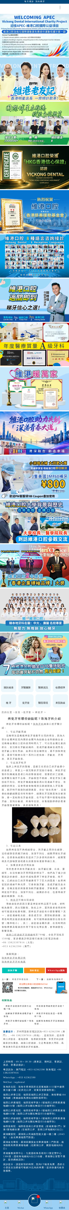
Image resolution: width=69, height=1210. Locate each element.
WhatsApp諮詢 (56, 970)
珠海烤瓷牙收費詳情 (14, 958)
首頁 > (19, 712)
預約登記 (34, 970)
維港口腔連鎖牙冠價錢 (19, 935)
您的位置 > (8, 712)
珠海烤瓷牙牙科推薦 (14, 962)
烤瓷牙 (39, 712)
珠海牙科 (38, 724)
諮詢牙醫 (12, 970)
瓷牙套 (27, 712)
